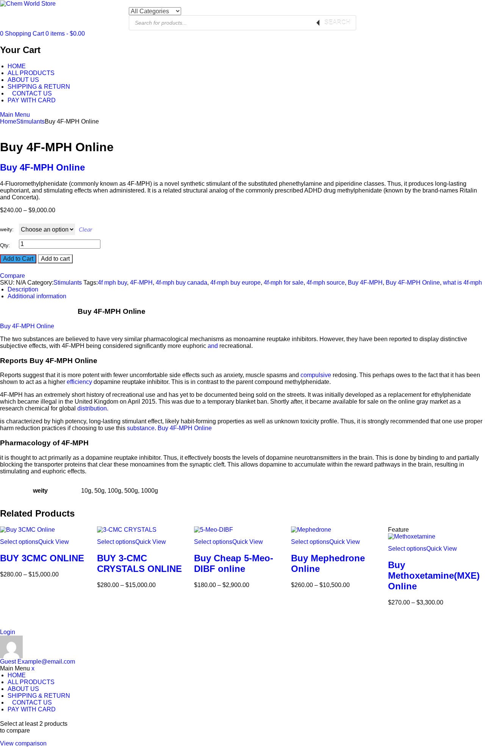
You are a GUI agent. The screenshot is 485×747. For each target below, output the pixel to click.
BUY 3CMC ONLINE (42, 558)
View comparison (23, 743)
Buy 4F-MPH (365, 282)
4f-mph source (326, 282)
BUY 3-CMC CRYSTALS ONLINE (139, 563)
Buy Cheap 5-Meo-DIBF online (233, 563)
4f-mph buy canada (181, 282)
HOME (17, 66)
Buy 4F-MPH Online (42, 167)
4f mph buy (112, 282)
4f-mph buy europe (235, 282)
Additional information (37, 296)
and (213, 346)
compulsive (315, 375)
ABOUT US (23, 80)
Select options (19, 542)
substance (141, 428)
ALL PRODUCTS (31, 73)
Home (8, 121)
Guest (37, 661)
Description (23, 289)
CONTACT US (32, 93)
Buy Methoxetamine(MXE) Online (434, 575)
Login (7, 632)
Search (337, 22)
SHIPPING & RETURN (39, 86)
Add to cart (55, 258)
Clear (85, 230)
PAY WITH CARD (32, 100)
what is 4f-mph (462, 282)
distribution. (92, 408)
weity (6, 229)
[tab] (246, 289)
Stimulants (30, 121)
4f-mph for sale (284, 282)
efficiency (79, 382)
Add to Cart (18, 258)
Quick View (53, 542)
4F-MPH (141, 282)
